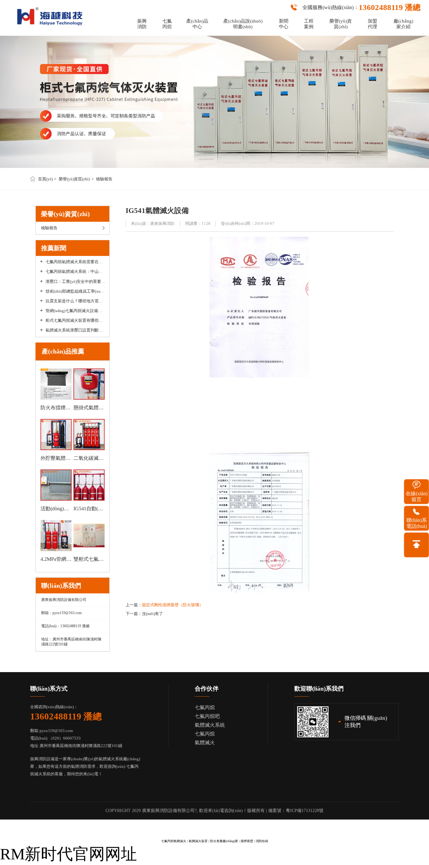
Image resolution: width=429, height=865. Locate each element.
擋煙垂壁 (247, 841)
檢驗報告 (104, 179)
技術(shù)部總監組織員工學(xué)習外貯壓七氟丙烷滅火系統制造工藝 (75, 291)
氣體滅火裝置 (198, 841)
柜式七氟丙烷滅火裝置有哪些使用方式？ (75, 320)
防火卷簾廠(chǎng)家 (224, 841)
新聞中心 (283, 24)
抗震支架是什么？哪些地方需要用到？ (75, 301)
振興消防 (142, 24)
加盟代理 (372, 24)
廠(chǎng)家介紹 (403, 24)
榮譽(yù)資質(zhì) (340, 24)
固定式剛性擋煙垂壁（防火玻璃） (172, 604)
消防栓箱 (262, 841)
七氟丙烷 (167, 24)
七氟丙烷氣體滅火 (173, 841)
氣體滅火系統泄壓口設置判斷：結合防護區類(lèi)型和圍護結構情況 (75, 330)
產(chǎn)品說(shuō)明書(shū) (243, 24)
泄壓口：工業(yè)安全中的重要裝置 (75, 281)
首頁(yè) (45, 179)
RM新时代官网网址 (68, 854)
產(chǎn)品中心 (197, 24)
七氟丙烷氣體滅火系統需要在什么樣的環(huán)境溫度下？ (75, 262)
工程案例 (308, 24)
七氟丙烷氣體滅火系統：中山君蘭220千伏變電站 (75, 271)
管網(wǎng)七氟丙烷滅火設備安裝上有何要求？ (75, 311)
